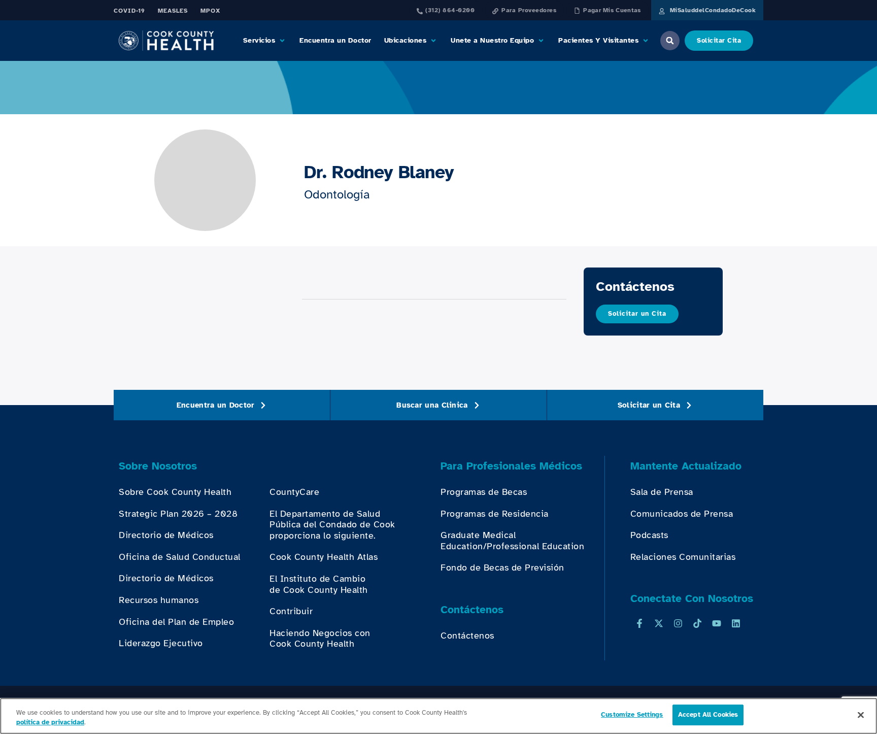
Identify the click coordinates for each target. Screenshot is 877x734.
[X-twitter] (659, 623)
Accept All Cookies (708, 715)
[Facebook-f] (639, 623)
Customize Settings (632, 715)
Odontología (337, 194)
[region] (438, 716)
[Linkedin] (736, 623)
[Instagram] (678, 623)
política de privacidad (50, 723)
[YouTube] (716, 623)
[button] (265, 40)
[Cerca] (861, 715)
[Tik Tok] (697, 623)
